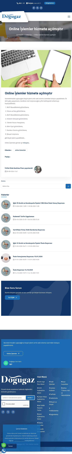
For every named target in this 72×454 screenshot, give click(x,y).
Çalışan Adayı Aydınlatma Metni (42, 399)
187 (10, 364)
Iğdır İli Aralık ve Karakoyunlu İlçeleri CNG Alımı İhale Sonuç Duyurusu (39, 203)
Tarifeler (53, 394)
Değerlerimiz (54, 414)
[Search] (68, 186)
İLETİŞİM (11, 297)
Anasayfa (19, 34)
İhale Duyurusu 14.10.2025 (23, 270)
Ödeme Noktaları (40, 424)
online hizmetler (20, 150)
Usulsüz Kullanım (52, 389)
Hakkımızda (54, 398)
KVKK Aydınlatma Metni (41, 390)
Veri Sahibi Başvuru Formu (41, 407)
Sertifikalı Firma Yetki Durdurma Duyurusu (29, 230)
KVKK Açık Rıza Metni (41, 383)
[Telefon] (3, 450)
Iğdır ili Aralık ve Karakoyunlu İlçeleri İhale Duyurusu (32, 243)
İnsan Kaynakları (64, 383)
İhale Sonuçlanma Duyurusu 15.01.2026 (27, 256)
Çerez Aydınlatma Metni (41, 416)
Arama (3, 181)
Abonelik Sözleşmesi (41, 430)
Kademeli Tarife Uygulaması (23, 216)
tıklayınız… (26, 143)
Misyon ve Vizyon (53, 403)
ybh (1, 453)
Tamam (10, 446)
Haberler (28, 34)
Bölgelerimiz (50, 3)
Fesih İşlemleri (52, 383)
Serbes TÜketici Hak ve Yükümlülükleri (65, 392)
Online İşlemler (12, 353)
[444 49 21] (3, 445)
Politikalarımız (53, 410)
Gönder (29, 398)
